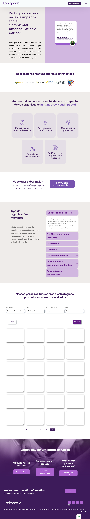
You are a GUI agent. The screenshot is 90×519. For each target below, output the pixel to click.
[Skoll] (35, 385)
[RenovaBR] (15, 368)
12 (64, 429)
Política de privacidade (46, 509)
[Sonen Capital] (75, 385)
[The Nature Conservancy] (35, 418)
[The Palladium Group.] (55, 418)
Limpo (12, 322)
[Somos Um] (55, 385)
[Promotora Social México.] (55, 335)
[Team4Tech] (75, 401)
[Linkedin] (77, 502)
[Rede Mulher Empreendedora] (75, 352)
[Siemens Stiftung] (75, 368)
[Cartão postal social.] (15, 352)
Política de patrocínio (61, 509)
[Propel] (75, 335)
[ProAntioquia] (35, 335)
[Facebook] (69, 502)
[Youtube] (81, 502)
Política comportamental (77, 509)
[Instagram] (73, 502)
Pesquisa (77, 322)
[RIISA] (35, 368)
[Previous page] (26, 430)
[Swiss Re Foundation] (35, 401)
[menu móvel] (85, 3)
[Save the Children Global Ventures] (55, 368)
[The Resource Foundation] (75, 418)
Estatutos (83, 512)
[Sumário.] (15, 401)
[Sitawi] (15, 385)
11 (58, 429)
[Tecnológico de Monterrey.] (15, 418)
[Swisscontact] (55, 401)
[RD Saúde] (55, 352)
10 (52, 429)
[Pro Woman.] (15, 335)
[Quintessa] (35, 352)
